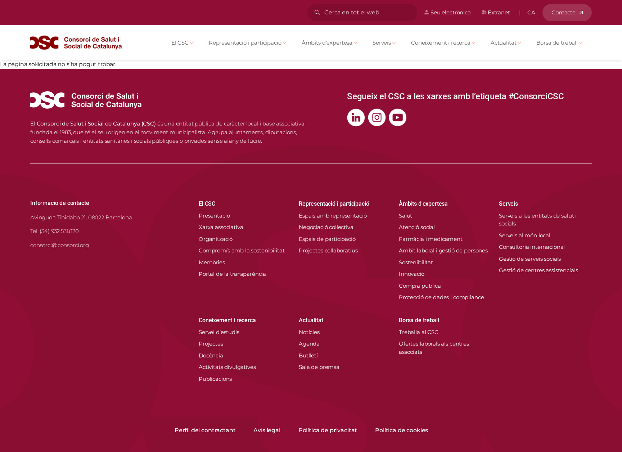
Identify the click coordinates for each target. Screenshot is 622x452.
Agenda (309, 343)
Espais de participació (327, 239)
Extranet (499, 12)
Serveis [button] (508, 203)
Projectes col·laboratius (328, 250)
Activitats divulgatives (227, 367)
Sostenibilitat (416, 262)
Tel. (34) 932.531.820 (54, 231)
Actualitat (504, 42)
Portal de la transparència (232, 273)
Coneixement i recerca (440, 42)
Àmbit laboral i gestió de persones (443, 250)
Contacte (563, 12)
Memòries (212, 262)
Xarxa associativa (221, 227)
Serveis (382, 42)
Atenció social (417, 227)
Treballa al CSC (418, 332)
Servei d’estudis (219, 332)
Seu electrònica (451, 12)
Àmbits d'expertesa (327, 42)
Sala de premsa (319, 367)
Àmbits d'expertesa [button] (423, 203)
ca (531, 12)
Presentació (214, 215)
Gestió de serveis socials (530, 258)
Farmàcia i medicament (431, 239)
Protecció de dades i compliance (441, 297)
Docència (211, 355)
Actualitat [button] (311, 320)
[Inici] (78, 43)
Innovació (411, 273)
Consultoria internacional (532, 246)
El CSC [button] (207, 203)
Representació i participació (245, 42)
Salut (405, 215)
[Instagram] (377, 118)
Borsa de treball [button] (419, 320)
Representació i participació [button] (334, 203)
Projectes (211, 343)
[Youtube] (398, 118)
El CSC (180, 42)
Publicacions (215, 378)
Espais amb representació (332, 215)
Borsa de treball (557, 42)
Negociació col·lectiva (326, 227)
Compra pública (420, 285)
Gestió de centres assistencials (538, 270)
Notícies (309, 332)
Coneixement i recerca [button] (227, 320)
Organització (216, 239)
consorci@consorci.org (59, 245)
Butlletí (308, 355)
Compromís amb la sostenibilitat (241, 250)
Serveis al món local (524, 235)
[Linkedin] (356, 118)
